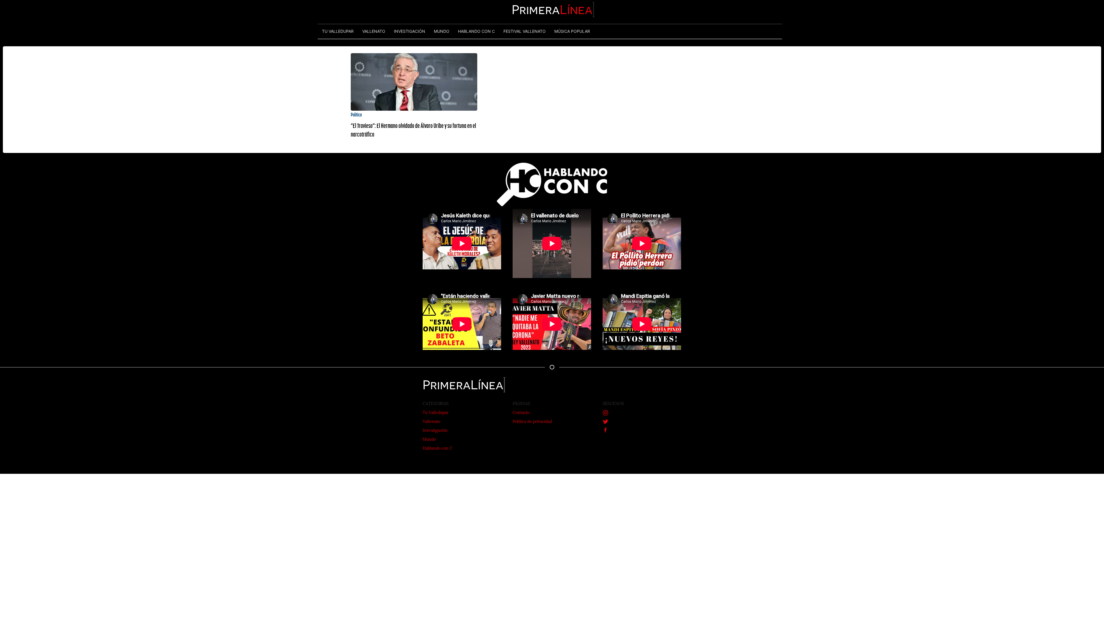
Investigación (435, 431)
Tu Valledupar (435, 413)
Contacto (521, 413)
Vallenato (431, 422)
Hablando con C (438, 448)
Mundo (429, 440)
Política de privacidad (532, 422)
